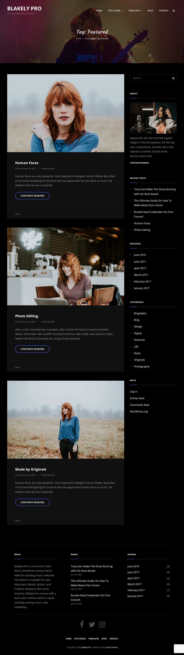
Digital (138, 333)
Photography (142, 366)
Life (136, 346)
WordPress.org (139, 411)
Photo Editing (26, 316)
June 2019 (140, 255)
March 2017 (141, 274)
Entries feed (137, 398)
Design (138, 326)
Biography (140, 313)
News (17, 214)
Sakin (52, 168)
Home (99, 10)
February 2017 (142, 281)
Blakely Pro (24, 8)
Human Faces (26, 162)
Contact (163, 10)
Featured (139, 339)
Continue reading (35, 196)
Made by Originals (30, 469)
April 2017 (140, 268)
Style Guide (114, 10)
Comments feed (139, 405)
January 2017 (142, 288)
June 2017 (140, 261)
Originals (139, 359)
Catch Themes (112, 647)
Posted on (25, 168)
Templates (134, 10)
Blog (150, 10)
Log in (133, 391)
